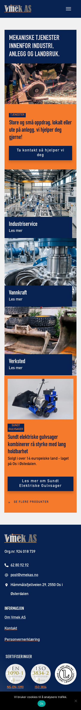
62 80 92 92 (20, 565)
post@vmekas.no (24, 575)
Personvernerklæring (22, 640)
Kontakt (11, 629)
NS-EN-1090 (15, 687)
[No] (75, 701)
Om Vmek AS (15, 618)
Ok (42, 703)
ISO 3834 (40, 687)
